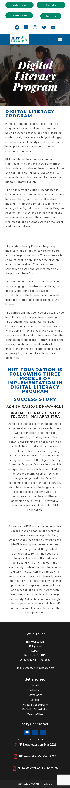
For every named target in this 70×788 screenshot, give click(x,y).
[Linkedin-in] (35, 732)
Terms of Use (35, 714)
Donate (35, 685)
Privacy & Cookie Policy (35, 704)
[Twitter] (43, 27)
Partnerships (35, 695)
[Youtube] (52, 27)
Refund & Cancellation (35, 709)
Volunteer (35, 690)
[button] (19, 5)
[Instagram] (35, 27)
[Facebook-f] (43, 732)
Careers (35, 699)
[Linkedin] (26, 27)
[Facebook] (17, 27)
